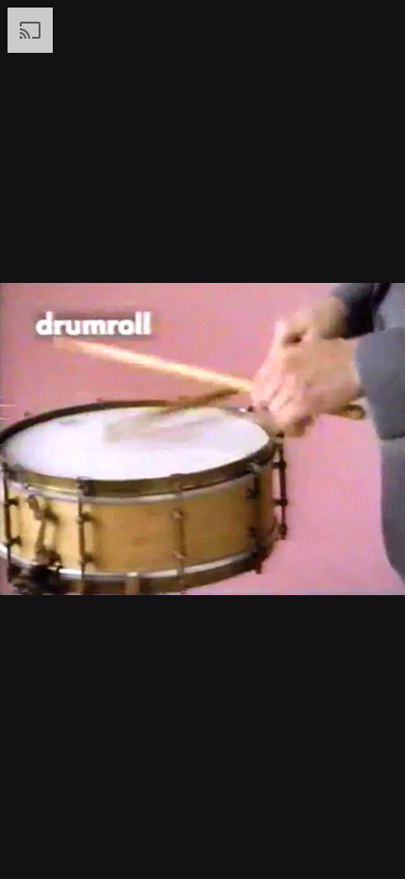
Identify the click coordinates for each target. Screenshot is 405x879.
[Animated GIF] (202, 439)
